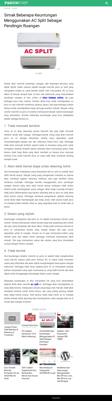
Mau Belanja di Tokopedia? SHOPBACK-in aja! (47, 370)
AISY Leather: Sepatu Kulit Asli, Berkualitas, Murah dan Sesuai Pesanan (30, 373)
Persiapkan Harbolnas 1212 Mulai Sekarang (29, 333)
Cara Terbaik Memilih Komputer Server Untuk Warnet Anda (11, 373)
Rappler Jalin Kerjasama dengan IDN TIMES (63, 335)
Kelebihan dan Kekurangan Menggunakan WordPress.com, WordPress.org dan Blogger (64, 374)
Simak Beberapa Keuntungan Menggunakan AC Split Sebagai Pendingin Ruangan (47, 338)
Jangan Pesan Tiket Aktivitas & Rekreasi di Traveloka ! (11, 331)
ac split (34, 284)
